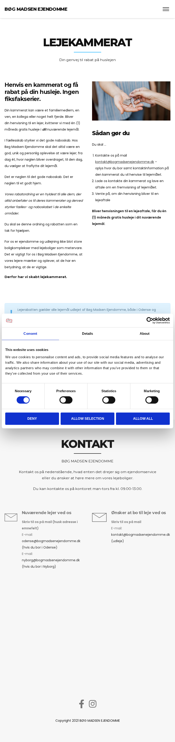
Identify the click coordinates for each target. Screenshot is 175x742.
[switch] (65, 400)
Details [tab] (87, 333)
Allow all (143, 418)
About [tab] (145, 333)
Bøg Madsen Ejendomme (36, 9)
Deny (32, 418)
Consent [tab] (30, 333)
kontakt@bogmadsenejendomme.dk (124, 162)
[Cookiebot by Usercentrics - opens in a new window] (150, 320)
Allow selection (87, 418)
